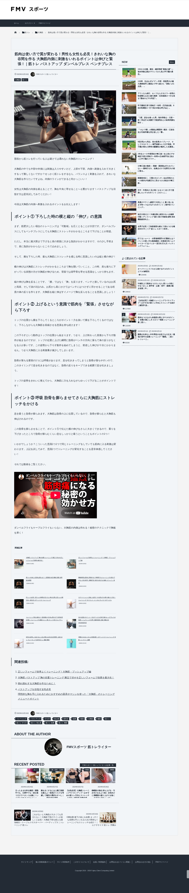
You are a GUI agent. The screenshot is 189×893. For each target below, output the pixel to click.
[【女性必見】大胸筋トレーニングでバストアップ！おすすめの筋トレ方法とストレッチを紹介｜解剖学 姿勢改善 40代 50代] (78, 781)
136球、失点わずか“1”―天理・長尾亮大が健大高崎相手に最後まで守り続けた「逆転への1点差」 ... (156, 83)
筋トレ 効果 (50, 723)
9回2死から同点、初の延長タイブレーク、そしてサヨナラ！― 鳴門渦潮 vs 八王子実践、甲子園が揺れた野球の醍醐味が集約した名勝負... (156, 144)
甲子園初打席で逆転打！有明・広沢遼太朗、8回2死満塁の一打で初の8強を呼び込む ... (156, 106)
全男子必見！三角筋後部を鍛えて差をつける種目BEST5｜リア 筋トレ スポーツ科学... (156, 227)
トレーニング (21, 719)
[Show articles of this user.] (39, 747)
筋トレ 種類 (63, 723)
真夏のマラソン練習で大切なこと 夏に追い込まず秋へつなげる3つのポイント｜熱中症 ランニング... (156, 204)
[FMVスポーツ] (29, 10)
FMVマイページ (44, 23)
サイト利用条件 (63, 862)
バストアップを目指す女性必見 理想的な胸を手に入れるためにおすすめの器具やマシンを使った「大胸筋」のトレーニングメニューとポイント (66, 694)
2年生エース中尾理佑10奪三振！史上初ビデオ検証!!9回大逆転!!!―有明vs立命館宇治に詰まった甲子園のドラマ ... (156, 156)
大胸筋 (17, 80)
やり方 (47, 719)
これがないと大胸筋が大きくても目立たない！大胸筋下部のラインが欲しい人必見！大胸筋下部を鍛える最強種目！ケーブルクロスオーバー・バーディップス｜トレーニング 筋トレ (39, 819)
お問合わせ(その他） (143, 862)
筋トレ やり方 (22, 723)
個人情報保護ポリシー (44, 862)
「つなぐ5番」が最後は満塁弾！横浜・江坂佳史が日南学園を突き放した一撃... (156, 131)
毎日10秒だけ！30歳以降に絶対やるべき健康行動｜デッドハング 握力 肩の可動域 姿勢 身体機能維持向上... (156, 216)
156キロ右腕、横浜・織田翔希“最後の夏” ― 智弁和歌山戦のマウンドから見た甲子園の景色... (155, 71)
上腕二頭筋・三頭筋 (56, 770)
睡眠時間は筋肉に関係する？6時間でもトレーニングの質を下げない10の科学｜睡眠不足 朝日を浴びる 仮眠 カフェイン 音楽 (96, 580)
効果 (74, 719)
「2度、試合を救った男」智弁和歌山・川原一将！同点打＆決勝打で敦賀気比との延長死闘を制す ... (156, 120)
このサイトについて (81, 862)
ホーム (16, 23)
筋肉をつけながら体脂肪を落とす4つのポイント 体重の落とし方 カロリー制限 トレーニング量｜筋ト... (156, 319)
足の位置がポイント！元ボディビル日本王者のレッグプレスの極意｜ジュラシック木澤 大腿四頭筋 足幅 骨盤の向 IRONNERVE (97, 620)
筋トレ (24, 80)
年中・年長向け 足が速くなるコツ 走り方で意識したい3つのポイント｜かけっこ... (156, 191)
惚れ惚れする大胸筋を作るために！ (37, 683)
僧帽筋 (112, 770)
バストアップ (35, 719)
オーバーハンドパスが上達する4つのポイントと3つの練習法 (156, 270)
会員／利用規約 (99, 862)
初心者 (56, 719)
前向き (65, 719)
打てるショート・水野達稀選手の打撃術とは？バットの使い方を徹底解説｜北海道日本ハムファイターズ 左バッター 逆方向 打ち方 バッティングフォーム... (156, 242)
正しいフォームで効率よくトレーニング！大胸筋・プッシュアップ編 (54, 671)
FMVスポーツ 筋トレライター (47, 74)
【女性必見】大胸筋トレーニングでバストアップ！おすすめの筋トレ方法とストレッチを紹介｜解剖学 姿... (156, 303)
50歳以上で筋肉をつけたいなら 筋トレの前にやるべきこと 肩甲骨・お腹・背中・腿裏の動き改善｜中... (156, 286)
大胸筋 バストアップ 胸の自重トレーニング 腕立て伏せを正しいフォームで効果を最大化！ (66, 677)
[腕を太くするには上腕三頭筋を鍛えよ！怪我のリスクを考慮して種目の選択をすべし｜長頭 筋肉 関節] (52, 781)
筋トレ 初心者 (36, 723)
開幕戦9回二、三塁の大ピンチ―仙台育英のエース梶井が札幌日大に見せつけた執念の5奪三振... (156, 180)
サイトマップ (26, 862)
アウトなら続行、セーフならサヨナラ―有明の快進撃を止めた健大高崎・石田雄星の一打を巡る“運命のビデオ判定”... (156, 95)
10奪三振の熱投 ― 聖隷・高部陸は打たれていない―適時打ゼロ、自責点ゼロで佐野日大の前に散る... (156, 168)
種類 (99, 719)
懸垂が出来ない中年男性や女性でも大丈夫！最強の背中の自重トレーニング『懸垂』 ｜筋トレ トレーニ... (156, 336)
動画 (82, 719)
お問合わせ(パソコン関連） (120, 862)
